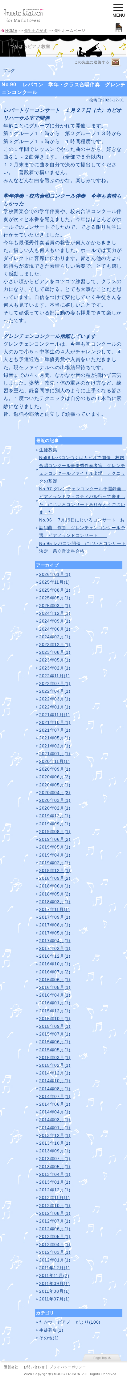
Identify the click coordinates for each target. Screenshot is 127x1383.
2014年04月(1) (55, 1111)
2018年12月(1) (55, 870)
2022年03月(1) (55, 698)
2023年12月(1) (55, 644)
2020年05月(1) (55, 784)
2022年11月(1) (54, 675)
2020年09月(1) (55, 769)
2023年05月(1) (55, 659)
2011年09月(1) (54, 1283)
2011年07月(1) (54, 1298)
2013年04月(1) (55, 1174)
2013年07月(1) (55, 1158)
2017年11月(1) (54, 909)
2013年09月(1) (55, 1150)
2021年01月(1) (55, 753)
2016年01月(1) (55, 1002)
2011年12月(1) (54, 1267)
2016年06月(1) (55, 979)
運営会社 (11, 1367)
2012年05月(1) (55, 1236)
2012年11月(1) (54, 1197)
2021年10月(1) (55, 722)
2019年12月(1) (55, 815)
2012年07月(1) (55, 1221)
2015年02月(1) (55, 1065)
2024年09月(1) (55, 621)
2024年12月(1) (55, 613)
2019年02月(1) (55, 862)
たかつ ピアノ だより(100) (69, 1322)
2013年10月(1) (55, 1143)
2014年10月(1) (55, 1080)
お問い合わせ (34, 1367)
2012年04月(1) (55, 1244)
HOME (11, 30)
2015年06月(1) (55, 1041)
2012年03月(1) (55, 1252)
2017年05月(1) (55, 932)
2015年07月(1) (55, 1034)
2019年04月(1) (55, 855)
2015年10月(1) (55, 1018)
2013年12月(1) (55, 1135)
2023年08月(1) (55, 652)
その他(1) (49, 1337)
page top (101, 1357)
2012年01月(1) (55, 1259)
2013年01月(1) (55, 1182)
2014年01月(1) (55, 1127)
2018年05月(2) (55, 894)
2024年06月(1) (55, 629)
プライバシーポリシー (68, 1367)
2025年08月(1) (55, 590)
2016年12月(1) (55, 956)
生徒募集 (48, 449)
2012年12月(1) (55, 1189)
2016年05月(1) (55, 987)
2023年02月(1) (55, 668)
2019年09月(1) (55, 823)
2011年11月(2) (54, 1275)
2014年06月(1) (55, 1104)
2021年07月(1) (55, 730)
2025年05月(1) (55, 597)
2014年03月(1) (55, 1119)
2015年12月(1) (55, 1010)
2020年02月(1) (55, 808)
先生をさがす (35, 30)
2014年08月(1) (55, 1088)
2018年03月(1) (55, 901)
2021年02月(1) (55, 745)
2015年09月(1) (55, 1026)
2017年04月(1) (55, 940)
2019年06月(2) (55, 839)
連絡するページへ (115, 62)
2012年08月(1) (55, 1213)
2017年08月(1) (55, 924)
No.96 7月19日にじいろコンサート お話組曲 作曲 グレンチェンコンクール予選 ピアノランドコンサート (82, 527)
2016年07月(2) (55, 971)
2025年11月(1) (54, 582)
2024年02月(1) (55, 636)
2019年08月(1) (55, 831)
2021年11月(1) (54, 714)
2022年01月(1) (55, 706)
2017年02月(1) (55, 948)
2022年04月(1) (55, 691)
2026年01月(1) (55, 574)
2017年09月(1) (55, 917)
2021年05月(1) (55, 737)
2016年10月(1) (55, 963)
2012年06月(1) (55, 1228)
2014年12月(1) (55, 1072)
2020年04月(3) (55, 792)
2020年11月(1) (54, 761)
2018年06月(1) (55, 885)
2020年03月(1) (55, 800)
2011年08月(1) (54, 1291)
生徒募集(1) (51, 1330)
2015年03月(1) (55, 1057)
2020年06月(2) (55, 776)
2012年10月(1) (55, 1205)
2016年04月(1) (55, 995)
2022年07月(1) (55, 683)
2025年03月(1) (55, 605)
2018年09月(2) (55, 878)
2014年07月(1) (55, 1096)
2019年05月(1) (55, 847)
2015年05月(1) (55, 1049)
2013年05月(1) (55, 1166)
